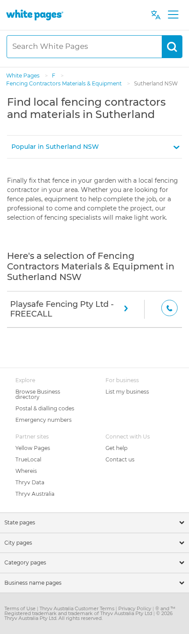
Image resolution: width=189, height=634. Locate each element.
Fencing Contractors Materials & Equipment (64, 83)
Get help (116, 448)
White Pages (23, 75)
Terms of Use (20, 608)
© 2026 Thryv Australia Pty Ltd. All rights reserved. (88, 615)
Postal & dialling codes (44, 408)
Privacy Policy (135, 608)
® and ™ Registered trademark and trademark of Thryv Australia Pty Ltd (89, 610)
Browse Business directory (37, 394)
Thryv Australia (35, 493)
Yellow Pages (32, 448)
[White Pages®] (34, 15)
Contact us (119, 459)
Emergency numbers (43, 420)
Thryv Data (29, 482)
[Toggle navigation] (173, 15)
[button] (94, 146)
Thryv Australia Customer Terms (78, 608)
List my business (127, 391)
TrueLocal (28, 459)
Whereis (26, 471)
